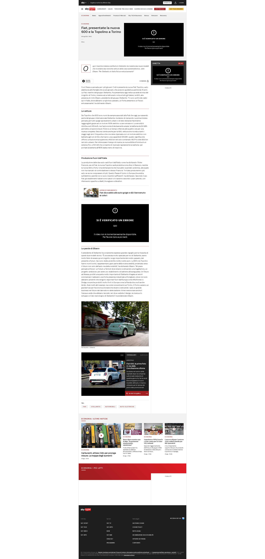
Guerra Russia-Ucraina (143, 9)
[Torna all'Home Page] (90, 9)
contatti (174, 552)
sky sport (84, 523)
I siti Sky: (83, 519)
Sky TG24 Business (135, 15)
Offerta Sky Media (138, 539)
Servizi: (109, 519)
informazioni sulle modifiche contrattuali (137, 552)
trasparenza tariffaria (158, 552)
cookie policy (137, 527)
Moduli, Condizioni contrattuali (107, 552)
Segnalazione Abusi (129, 555)
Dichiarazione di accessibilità (142, 535)
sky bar (109, 535)
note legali (136, 531)
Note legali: (135, 519)
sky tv (109, 523)
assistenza (167, 552)
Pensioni (154, 15)
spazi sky (110, 539)
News (94, 15)
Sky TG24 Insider (176, 9)
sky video (84, 531)
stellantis (96, 406)
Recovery (163, 15)
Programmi (111, 543)
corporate (136, 543)
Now (108, 531)
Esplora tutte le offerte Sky (101, 3)
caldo (110, 9)
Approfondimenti (105, 15)
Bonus (146, 15)
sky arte (84, 535)
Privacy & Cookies (121, 552)
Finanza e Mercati (119, 15)
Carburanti (101, 9)
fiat (84, 406)
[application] (87, 81)
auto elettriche (127, 406)
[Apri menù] (82, 9)
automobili (110, 406)
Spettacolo (159, 9)
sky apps (110, 527)
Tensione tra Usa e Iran (123, 9)
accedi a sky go (175, 518)
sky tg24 (84, 527)
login (181, 3)
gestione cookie (138, 523)
